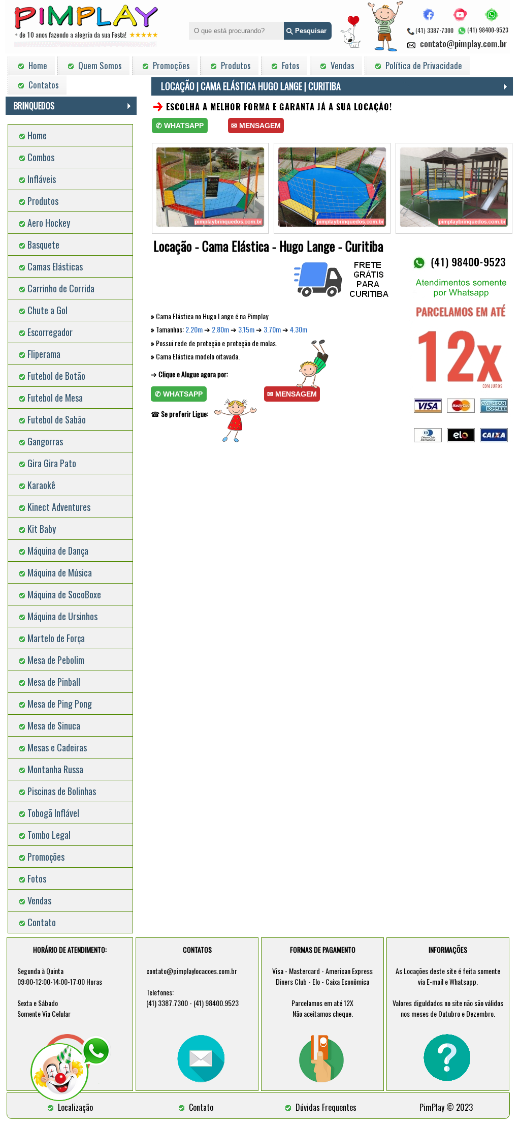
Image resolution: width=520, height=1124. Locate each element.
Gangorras (45, 441)
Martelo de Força (56, 638)
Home (37, 135)
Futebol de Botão (56, 375)
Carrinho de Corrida (60, 288)
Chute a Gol (47, 310)
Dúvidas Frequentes (326, 1107)
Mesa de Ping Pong (59, 703)
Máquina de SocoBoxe (64, 594)
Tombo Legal (49, 834)
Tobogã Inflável (53, 812)
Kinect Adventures (58, 506)
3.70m (272, 329)
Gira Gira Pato (51, 463)
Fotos (36, 878)
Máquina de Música (59, 572)
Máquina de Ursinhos (62, 616)
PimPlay (431, 1107)
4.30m (298, 329)
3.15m (246, 329)
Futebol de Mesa (55, 397)
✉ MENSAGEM (256, 125)
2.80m (220, 329)
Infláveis (41, 179)
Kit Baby (41, 528)
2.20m (194, 329)
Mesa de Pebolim (55, 659)
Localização (75, 1107)
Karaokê (41, 485)
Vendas (39, 900)
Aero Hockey (48, 222)
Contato (41, 922)
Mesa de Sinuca (53, 725)
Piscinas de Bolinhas (61, 791)
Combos (40, 157)
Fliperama (43, 353)
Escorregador (50, 332)
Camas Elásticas (55, 266)
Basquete (43, 244)
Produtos (42, 200)
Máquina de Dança (57, 550)
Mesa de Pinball (53, 681)
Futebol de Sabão (56, 419)
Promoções (45, 856)
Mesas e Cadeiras (57, 747)
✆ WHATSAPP (180, 125)
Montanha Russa (55, 769)
